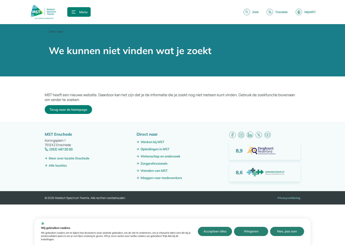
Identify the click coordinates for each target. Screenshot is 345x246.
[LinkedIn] (250, 135)
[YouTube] (267, 135)
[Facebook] (232, 135)
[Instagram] (241, 135)
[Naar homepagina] (43, 12)
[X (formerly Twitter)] (259, 135)
